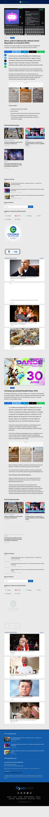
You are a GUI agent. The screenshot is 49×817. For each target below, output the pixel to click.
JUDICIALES (38, 796)
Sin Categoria (11, 140)
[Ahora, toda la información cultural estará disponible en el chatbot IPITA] (24, 21)
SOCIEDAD (9, 796)
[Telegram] (5, 64)
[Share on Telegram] (24, 52)
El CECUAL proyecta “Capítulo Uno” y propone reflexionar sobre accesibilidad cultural (34, 144)
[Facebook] (5, 55)
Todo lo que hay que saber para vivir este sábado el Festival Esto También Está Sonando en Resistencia (13, 165)
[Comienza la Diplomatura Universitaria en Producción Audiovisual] (14, 133)
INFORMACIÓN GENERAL (29, 796)
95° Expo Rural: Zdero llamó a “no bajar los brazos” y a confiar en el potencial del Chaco (26, 184)
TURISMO (20, 796)
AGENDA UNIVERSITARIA (21, 798)
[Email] (5, 61)
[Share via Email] (33, 52)
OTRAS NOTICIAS (31, 798)
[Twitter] (5, 58)
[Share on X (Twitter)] (16, 52)
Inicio (5, 5)
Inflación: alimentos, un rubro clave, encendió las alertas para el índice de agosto (27, 196)
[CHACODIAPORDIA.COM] (24, 2)
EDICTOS (38, 798)
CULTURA (12, 37)
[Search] (44, 2)
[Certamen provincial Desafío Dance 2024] (24, 371)
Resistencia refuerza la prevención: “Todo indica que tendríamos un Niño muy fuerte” (27, 190)
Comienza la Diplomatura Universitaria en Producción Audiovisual (13, 143)
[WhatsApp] (5, 66)
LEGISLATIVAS (12, 798)
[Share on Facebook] (8, 52)
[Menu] (5, 2)
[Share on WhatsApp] (41, 52)
